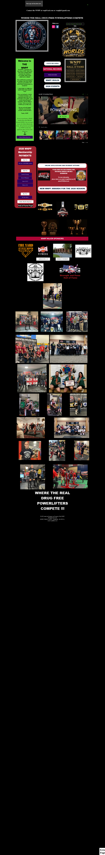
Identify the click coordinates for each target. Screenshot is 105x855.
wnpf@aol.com (48, 10)
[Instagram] (53, 26)
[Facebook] (57, 26)
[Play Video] (47, 135)
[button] (87, 4)
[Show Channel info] (86, 94)
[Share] (83, 94)
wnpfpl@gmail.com (63, 10)
